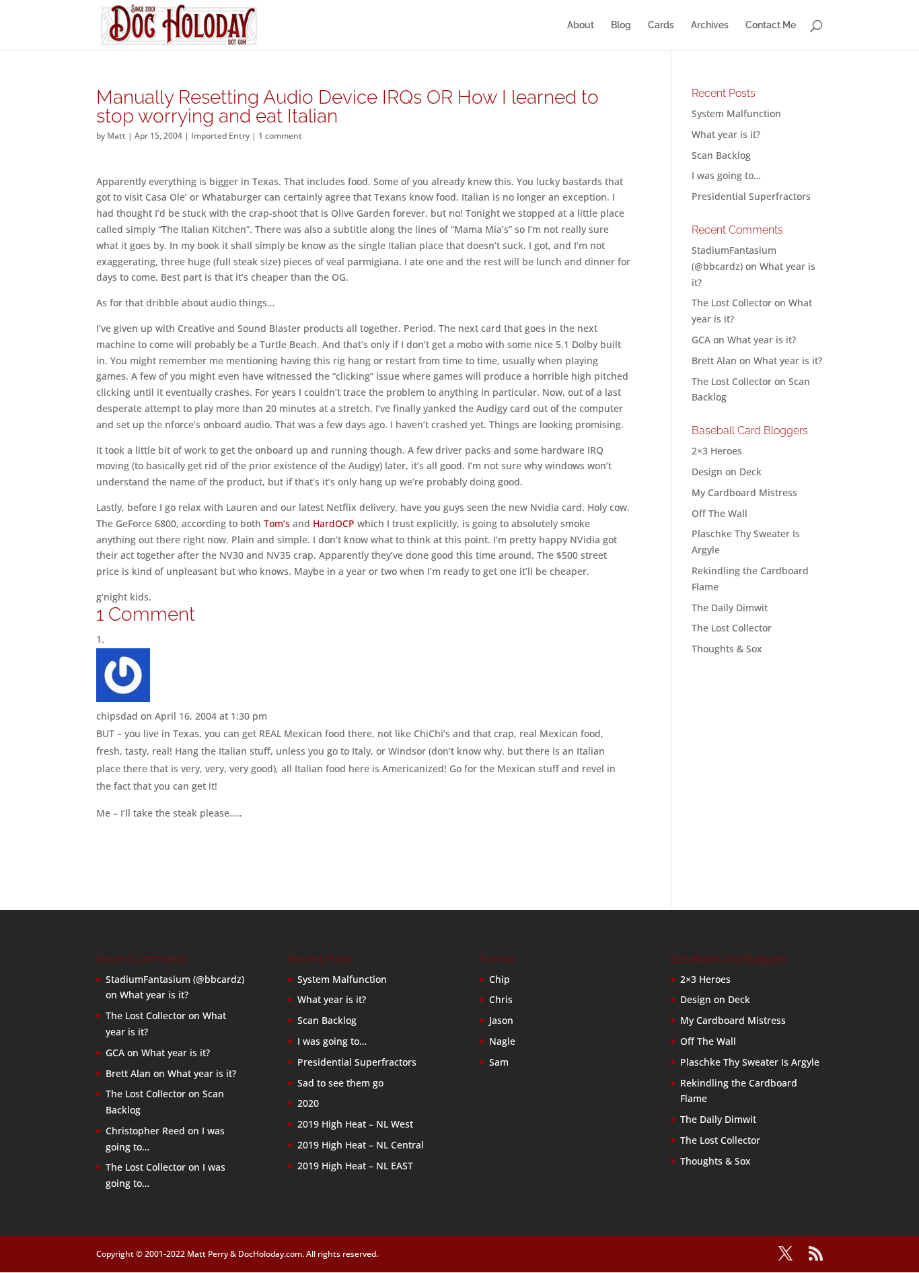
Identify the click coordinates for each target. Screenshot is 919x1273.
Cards (661, 25)
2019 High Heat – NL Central (360, 1144)
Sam (499, 1062)
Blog (621, 25)
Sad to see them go (340, 1082)
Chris (501, 999)
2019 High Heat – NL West (355, 1123)
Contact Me (770, 25)
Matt (116, 135)
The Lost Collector (732, 627)
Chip (499, 979)
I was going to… (726, 175)
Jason (501, 1020)
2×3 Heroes (717, 450)
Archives (710, 25)
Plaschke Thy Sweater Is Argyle (749, 1062)
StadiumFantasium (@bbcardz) (175, 979)
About (580, 25)
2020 (308, 1103)
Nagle (502, 1041)
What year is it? (726, 134)
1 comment (280, 135)
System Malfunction (736, 113)
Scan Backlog (721, 155)
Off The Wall (719, 513)
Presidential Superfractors (751, 196)
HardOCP (334, 523)
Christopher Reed (145, 1130)
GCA (701, 339)
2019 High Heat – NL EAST (355, 1165)
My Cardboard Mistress (744, 492)
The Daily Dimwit (730, 607)
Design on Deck (727, 471)
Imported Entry (220, 135)
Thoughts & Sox (727, 648)
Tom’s (277, 523)
